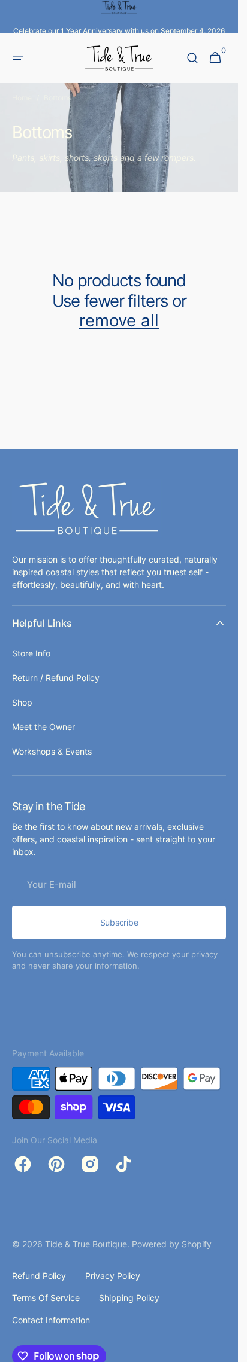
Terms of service (46, 1298)
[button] (18, 58)
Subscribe (119, 922)
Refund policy (39, 1276)
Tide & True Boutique (86, 1244)
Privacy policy (112, 1276)
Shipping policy (129, 1298)
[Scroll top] (223, 1347)
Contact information (51, 1320)
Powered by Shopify (172, 1244)
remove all (119, 321)
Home (22, 97)
